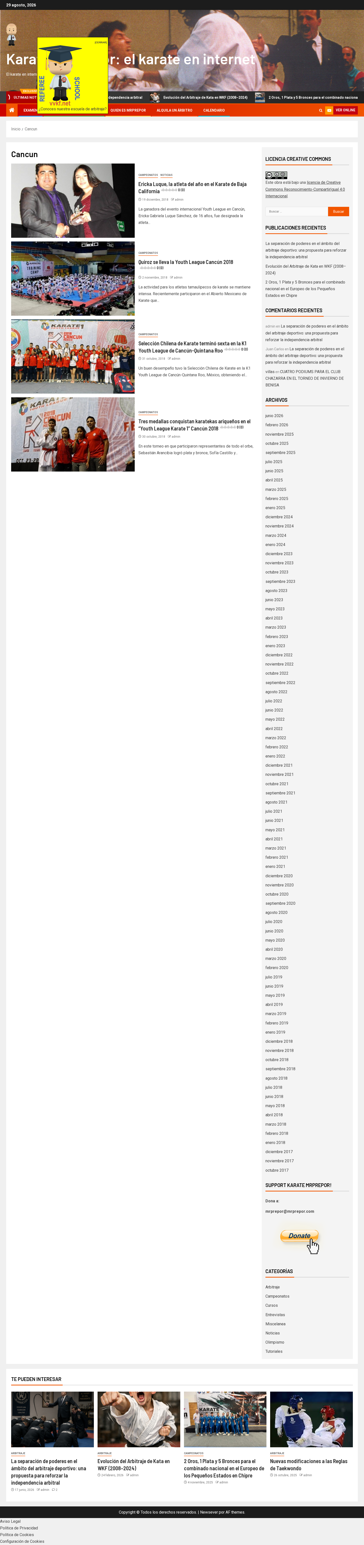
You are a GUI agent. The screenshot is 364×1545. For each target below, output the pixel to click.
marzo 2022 (275, 738)
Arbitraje (272, 1287)
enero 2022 (275, 756)
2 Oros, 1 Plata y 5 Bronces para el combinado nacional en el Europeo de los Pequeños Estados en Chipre (305, 289)
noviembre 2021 (279, 774)
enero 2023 (275, 645)
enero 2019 (275, 1032)
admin (179, 199)
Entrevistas (275, 1314)
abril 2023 (274, 618)
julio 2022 (273, 701)
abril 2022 (274, 728)
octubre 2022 (276, 673)
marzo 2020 (275, 958)
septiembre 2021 (280, 793)
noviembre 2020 (279, 885)
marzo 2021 (275, 848)
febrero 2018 (276, 1133)
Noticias (166, 175)
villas (270, 371)
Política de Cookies (17, 1534)
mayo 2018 (275, 1105)
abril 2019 (274, 1004)
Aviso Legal (10, 1521)
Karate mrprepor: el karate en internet (130, 58)
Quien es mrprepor (128, 110)
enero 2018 (275, 1142)
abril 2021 (274, 839)
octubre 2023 (276, 572)
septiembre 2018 (280, 1069)
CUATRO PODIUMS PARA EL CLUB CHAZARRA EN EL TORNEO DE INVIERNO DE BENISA (304, 378)
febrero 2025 (276, 498)
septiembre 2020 (280, 903)
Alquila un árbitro (174, 110)
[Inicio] (12, 110)
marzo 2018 (275, 1124)
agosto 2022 (276, 691)
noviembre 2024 (279, 526)
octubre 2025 (276, 443)
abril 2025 (274, 480)
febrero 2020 (276, 967)
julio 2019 (273, 977)
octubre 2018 (276, 1059)
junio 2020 (274, 931)
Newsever (209, 1512)
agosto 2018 (276, 1078)
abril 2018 (274, 1115)
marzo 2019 (275, 1013)
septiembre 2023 (280, 581)
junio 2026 (274, 415)
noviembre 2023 (279, 563)
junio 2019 (274, 986)
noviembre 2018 (279, 1050)
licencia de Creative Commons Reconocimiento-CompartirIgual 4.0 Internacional (305, 189)
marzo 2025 (275, 489)
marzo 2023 (275, 627)
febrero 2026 (276, 425)
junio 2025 (274, 471)
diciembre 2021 (279, 765)
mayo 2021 (275, 830)
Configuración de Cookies (22, 1541)
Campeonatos (148, 175)
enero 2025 (275, 507)
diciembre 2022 (279, 655)
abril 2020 (274, 949)
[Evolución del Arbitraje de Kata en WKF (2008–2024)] (139, 1419)
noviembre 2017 (279, 1161)
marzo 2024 (275, 535)
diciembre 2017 (279, 1151)
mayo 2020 (275, 940)
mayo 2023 (275, 609)
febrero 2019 (276, 1023)
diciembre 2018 (279, 1041)
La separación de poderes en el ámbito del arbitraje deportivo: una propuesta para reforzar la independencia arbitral (305, 250)
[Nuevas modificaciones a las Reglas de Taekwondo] (311, 1419)
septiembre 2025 (280, 452)
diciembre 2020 (279, 876)
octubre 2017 (276, 1170)
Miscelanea (275, 1324)
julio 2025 (273, 461)
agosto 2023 (276, 590)
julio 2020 (273, 921)
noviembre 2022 (279, 664)
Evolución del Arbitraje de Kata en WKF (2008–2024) (150, 97)
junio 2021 (274, 820)
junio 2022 (274, 710)
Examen (31, 110)
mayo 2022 (275, 719)
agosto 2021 (276, 802)
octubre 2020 (276, 894)
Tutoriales (274, 1351)
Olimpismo (274, 1342)
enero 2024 (275, 544)
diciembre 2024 (279, 517)
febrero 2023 (276, 636)
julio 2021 (273, 811)
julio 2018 (273, 1087)
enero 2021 (275, 866)
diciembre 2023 (279, 553)
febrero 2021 (276, 857)
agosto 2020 (276, 912)
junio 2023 (274, 599)
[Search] (321, 110)
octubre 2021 (276, 784)
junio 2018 (274, 1096)
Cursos (271, 1305)
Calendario (214, 110)
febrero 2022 (276, 747)
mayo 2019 (275, 995)
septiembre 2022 (280, 682)
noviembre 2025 (279, 434)
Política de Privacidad (19, 1528)
